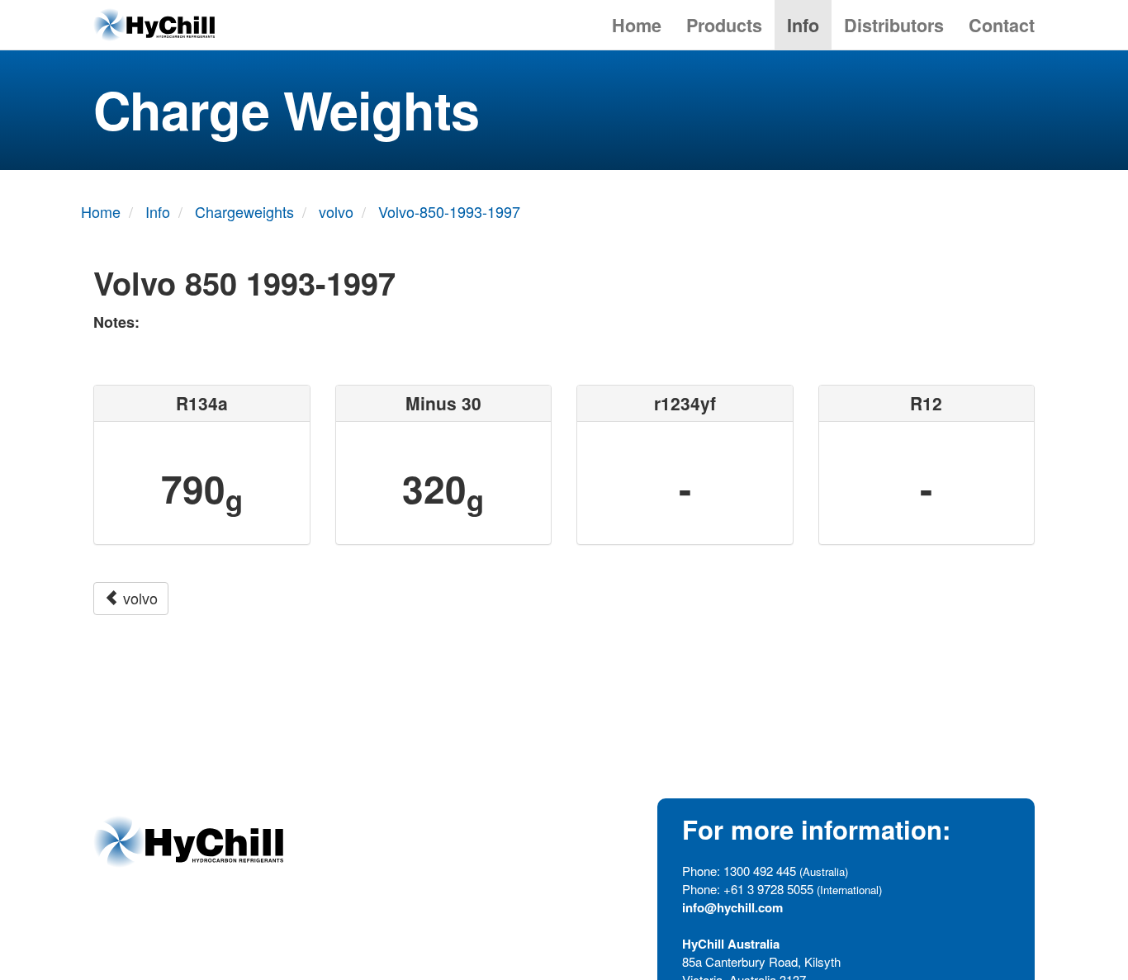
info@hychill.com (732, 907)
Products (724, 25)
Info (803, 25)
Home (636, 25)
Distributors (894, 25)
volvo (138, 597)
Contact (1002, 25)
